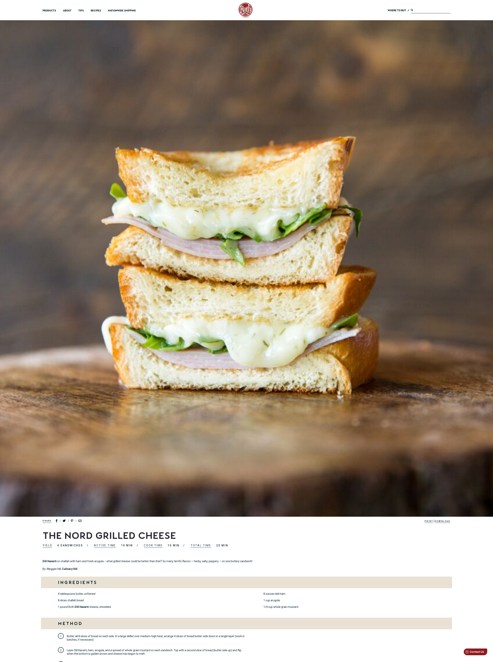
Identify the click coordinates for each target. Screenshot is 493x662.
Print (429, 521)
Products (49, 10)
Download (442, 521)
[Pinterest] (72, 521)
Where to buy (397, 10)
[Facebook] (57, 521)
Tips (81, 10)
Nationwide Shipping (122, 10)
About (67, 10)
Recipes (96, 10)
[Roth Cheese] (245, 10)
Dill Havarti (50, 561)
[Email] (80, 521)
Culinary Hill (69, 568)
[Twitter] (64, 521)
